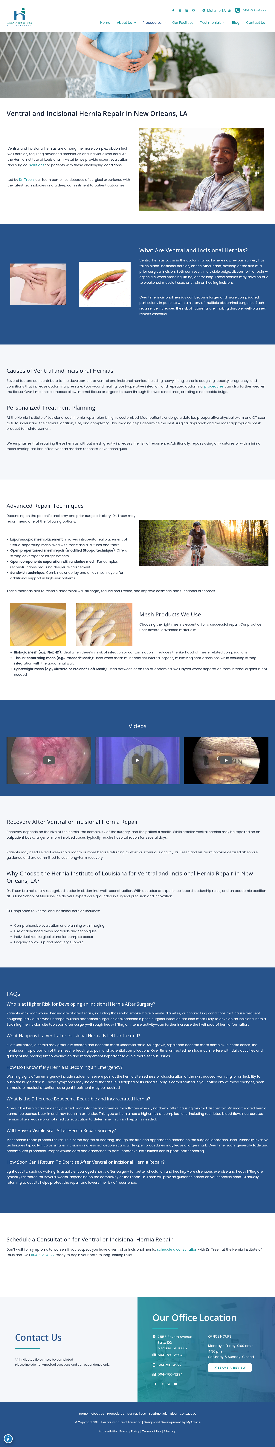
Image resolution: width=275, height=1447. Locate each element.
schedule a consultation (177, 1249)
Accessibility (108, 1431)
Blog (173, 1413)
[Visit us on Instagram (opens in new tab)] (180, 10)
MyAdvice (193, 1422)
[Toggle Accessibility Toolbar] (8, 1438)
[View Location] (203, 10)
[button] (134, 22)
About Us (97, 1413)
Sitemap (170, 1431)
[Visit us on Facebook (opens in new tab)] (173, 10)
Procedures (115, 1413)
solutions (36, 165)
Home (83, 1413)
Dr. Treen (26, 179)
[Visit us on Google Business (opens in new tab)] (187, 10)
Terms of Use (151, 1431)
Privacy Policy (129, 1431)
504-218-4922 (43, 1254)
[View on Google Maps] (229, 10)
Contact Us (188, 1413)
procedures (214, 386)
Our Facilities (136, 1413)
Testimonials (158, 1413)
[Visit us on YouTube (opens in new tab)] (193, 10)
